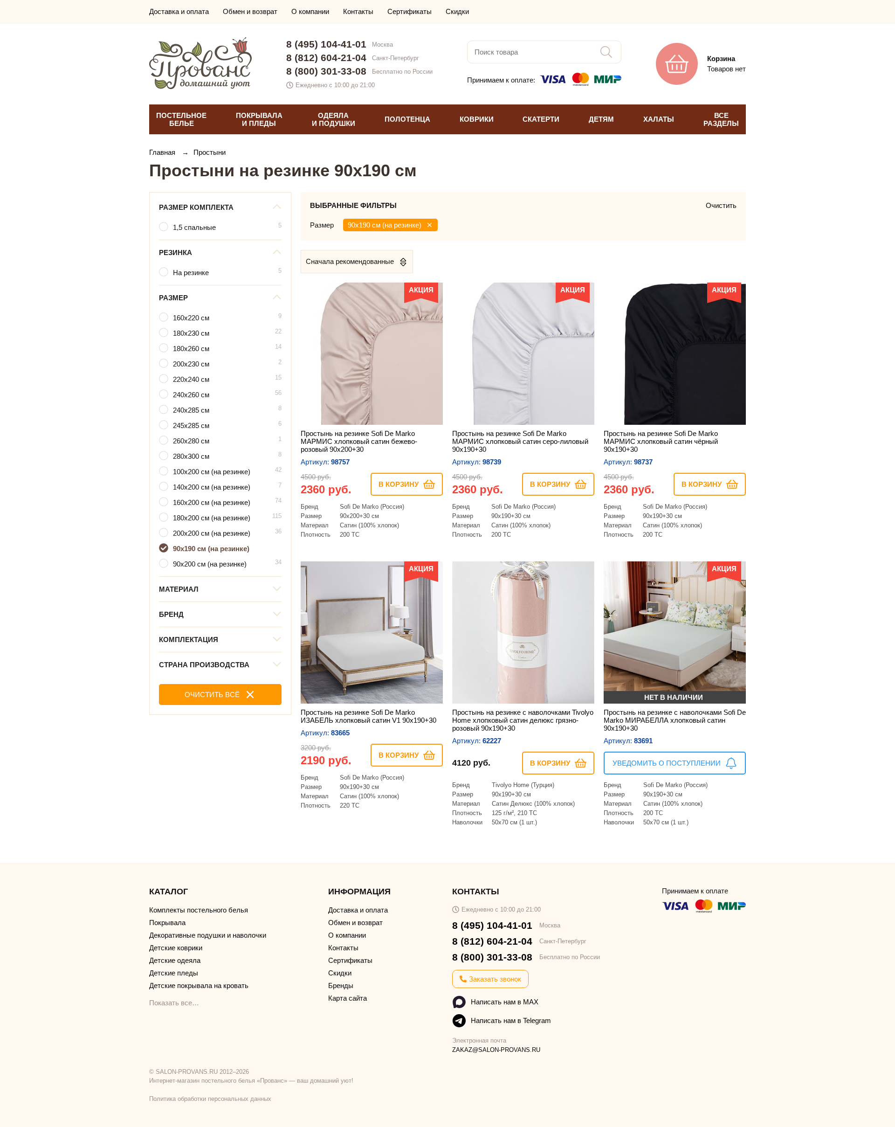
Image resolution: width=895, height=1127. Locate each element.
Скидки (457, 11)
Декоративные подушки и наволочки (207, 935)
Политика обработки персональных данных (210, 1098)
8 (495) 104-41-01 (326, 44)
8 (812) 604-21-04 (326, 57)
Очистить (721, 205)
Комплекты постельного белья (198, 910)
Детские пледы (173, 973)
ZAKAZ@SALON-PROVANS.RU (496, 1049)
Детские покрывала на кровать (198, 985)
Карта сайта (347, 998)
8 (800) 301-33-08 (326, 71)
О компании (310, 11)
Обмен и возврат (250, 11)
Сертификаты (409, 11)
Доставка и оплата (179, 11)
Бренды (340, 985)
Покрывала (167, 922)
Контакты (358, 11)
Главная (163, 152)
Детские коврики (175, 948)
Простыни (209, 152)
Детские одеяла (174, 960)
